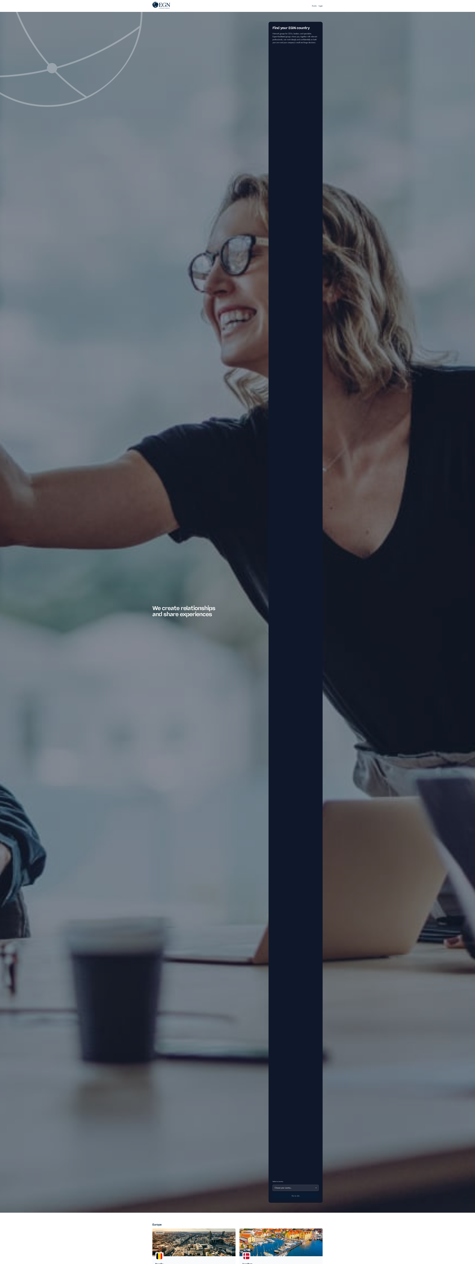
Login (321, 6)
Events (314, 6)
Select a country (278, 1181)
